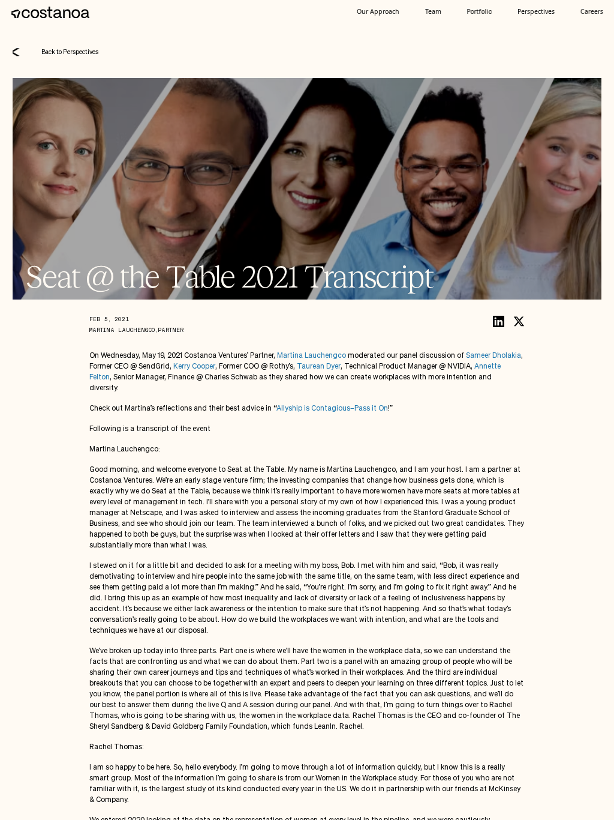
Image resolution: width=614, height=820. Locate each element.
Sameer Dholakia (493, 355)
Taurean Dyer (319, 366)
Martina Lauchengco (311, 355)
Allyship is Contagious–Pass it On (332, 408)
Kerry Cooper (194, 366)
